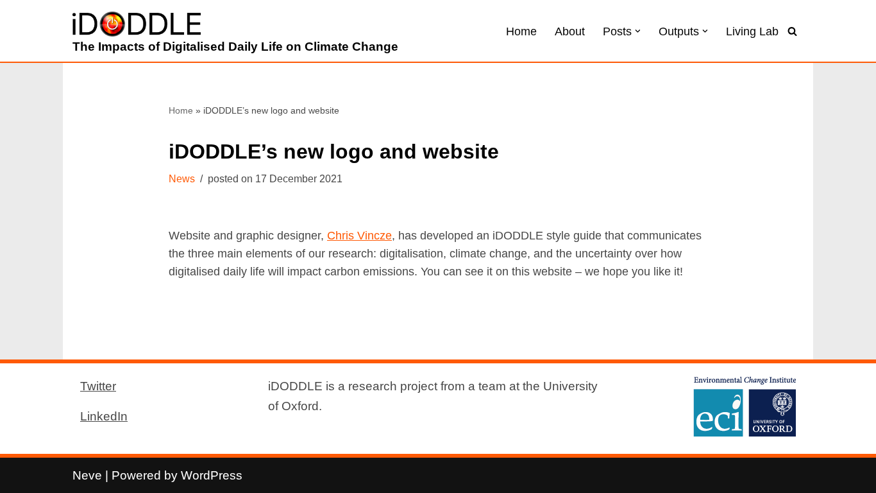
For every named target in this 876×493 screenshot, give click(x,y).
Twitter (98, 386)
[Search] (792, 31)
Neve (87, 475)
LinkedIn (104, 416)
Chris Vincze (359, 235)
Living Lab (752, 31)
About (570, 31)
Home (521, 31)
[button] (638, 31)
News (182, 178)
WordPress (211, 475)
